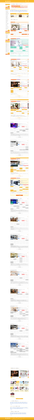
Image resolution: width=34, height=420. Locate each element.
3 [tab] (19, 36)
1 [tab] (18, 36)
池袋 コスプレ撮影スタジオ (12, 160)
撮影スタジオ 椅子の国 (13, 80)
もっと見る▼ (19, 54)
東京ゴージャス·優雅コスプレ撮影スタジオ (18, 407)
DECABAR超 (11, 122)
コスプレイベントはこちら (22, 418)
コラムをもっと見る (19, 398)
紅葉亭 (11, 102)
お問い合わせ (18, 418)
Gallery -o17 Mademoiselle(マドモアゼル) (15, 234)
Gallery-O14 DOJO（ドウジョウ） (14, 216)
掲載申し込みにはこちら (14, 418)
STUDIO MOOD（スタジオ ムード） (14, 39)
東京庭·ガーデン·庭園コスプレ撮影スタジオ (20, 408)
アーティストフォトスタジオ (13, 140)
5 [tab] (20, 36)
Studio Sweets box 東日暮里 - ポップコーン (15, 60)
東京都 (19, 123)
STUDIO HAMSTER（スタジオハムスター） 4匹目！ (16, 198)
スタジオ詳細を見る (18, 75)
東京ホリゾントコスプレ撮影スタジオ (12, 407)
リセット (8, 6)
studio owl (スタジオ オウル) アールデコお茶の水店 (16, 23)
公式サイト (27, 203)
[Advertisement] (19, 363)
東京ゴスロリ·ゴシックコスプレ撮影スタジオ (24, 407)
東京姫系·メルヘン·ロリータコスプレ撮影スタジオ (13, 408)
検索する (7, 7)
